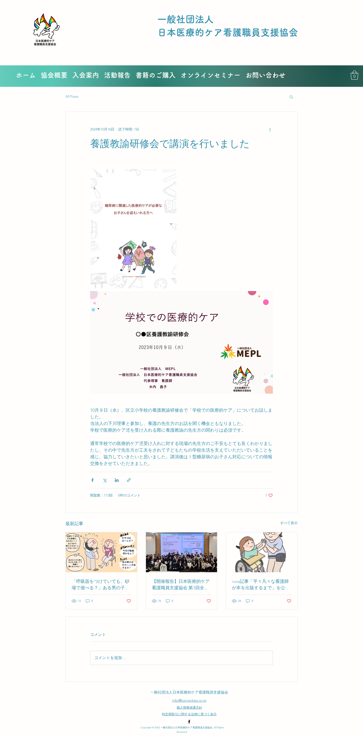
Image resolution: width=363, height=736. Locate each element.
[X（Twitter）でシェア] (104, 480)
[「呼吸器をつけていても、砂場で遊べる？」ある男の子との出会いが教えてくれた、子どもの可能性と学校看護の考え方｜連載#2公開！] (101, 552)
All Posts (72, 96)
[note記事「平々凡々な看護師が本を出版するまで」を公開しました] (261, 552)
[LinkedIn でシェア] (116, 480)
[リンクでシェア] (128, 480)
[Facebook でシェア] (92, 480)
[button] (354, 75)
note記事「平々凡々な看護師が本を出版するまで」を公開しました (261, 584)
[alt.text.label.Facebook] (189, 721)
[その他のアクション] (270, 129)
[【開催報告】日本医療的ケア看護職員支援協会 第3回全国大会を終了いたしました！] (181, 552)
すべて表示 (289, 523)
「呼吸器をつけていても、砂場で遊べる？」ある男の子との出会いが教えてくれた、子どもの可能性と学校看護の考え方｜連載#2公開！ (100, 584)
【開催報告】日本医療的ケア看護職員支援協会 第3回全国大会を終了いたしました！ (181, 584)
